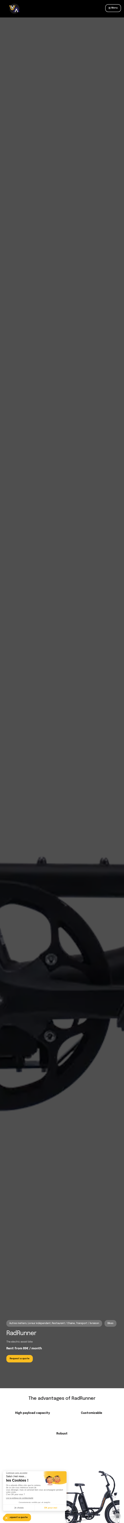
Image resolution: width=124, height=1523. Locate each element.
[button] (117, 1516)
